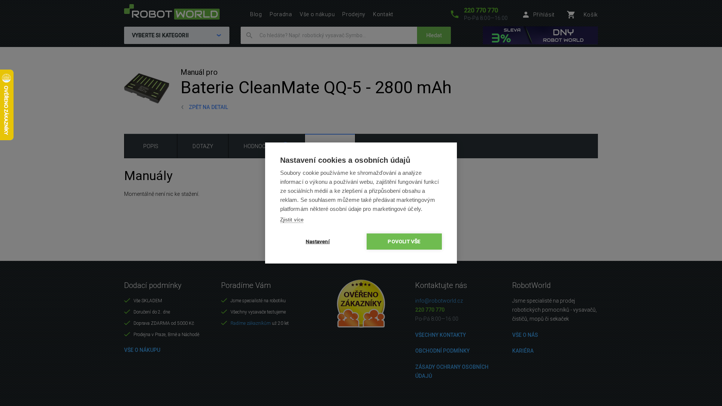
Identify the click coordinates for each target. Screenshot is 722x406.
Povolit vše (404, 241)
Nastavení (318, 241)
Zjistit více (291, 220)
